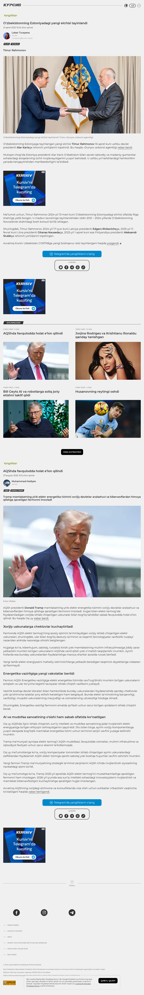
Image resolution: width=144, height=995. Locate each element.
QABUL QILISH (108, 980)
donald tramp (17, 491)
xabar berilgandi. (39, 791)
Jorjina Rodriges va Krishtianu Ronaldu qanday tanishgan (105, 335)
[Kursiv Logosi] (12, 5)
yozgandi (113, 243)
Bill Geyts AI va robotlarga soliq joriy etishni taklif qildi (31, 393)
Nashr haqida (13, 925)
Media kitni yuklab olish (17, 949)
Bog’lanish (11, 955)
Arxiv (9, 937)
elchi (6, 44)
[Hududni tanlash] (126, 5)
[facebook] (16, 912)
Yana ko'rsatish (72, 452)
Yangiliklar (10, 15)
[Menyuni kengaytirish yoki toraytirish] (139, 5)
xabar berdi (125, 147)
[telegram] (72, 912)
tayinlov (15, 44)
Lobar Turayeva (21, 32)
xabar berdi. (41, 618)
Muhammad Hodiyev (24, 481)
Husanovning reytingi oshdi (97, 391)
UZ (132, 5)
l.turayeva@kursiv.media (22, 38)
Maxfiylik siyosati (14, 931)
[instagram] (44, 912)
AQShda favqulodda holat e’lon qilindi (33, 333)
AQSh (6, 491)
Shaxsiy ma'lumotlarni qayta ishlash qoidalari (27, 943)
